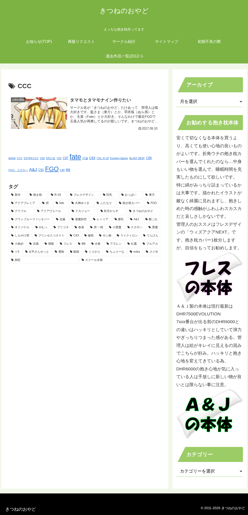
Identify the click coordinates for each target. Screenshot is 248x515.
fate (75, 157)
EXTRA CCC (31, 158)
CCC (20, 158)
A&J (33, 169)
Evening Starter (119, 158)
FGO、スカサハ (18, 170)
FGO (52, 168)
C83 (92, 158)
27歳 (85, 158)
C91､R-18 (103, 158)
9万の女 (50, 158)
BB (68, 170)
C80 (62, 170)
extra (12, 158)
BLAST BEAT (137, 158)
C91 (41, 170)
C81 (59, 158)
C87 (65, 158)
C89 (149, 158)
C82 (42, 158)
